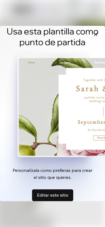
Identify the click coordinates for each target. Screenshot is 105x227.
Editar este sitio (52, 195)
